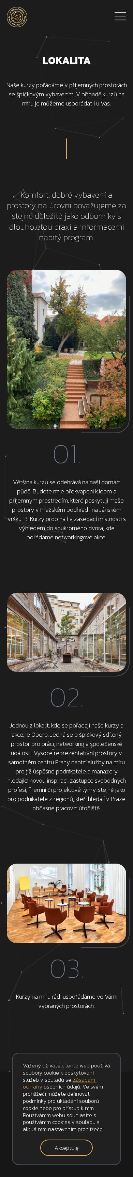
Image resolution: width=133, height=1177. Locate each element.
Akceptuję (66, 1148)
